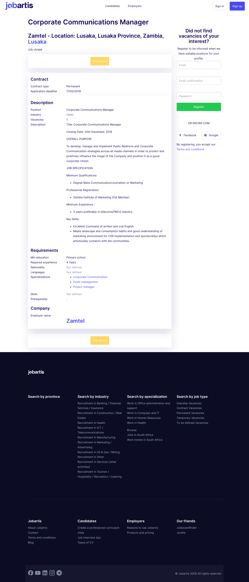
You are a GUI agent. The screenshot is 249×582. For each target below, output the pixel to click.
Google (213, 135)
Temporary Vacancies (190, 418)
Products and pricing (140, 532)
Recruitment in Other (91, 457)
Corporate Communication (90, 277)
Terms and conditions (190, 149)
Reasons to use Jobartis (142, 527)
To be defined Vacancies (192, 422)
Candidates (112, 6)
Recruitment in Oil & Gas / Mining (99, 452)
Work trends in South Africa (144, 439)
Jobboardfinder (187, 527)
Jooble (181, 532)
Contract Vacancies (189, 408)
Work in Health (136, 422)
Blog (31, 542)
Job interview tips (89, 537)
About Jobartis (37, 527)
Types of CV (86, 542)
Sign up (237, 6)
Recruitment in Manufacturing (96, 437)
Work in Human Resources (144, 418)
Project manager (83, 286)
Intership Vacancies (189, 403)
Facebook (190, 135)
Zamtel (75, 320)
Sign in (219, 6)
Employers (134, 6)
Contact (33, 532)
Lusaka (37, 41)
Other (70, 114)
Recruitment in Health (91, 422)
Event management (85, 282)
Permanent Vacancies (190, 413)
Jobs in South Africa (140, 434)
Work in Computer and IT (143, 413)
